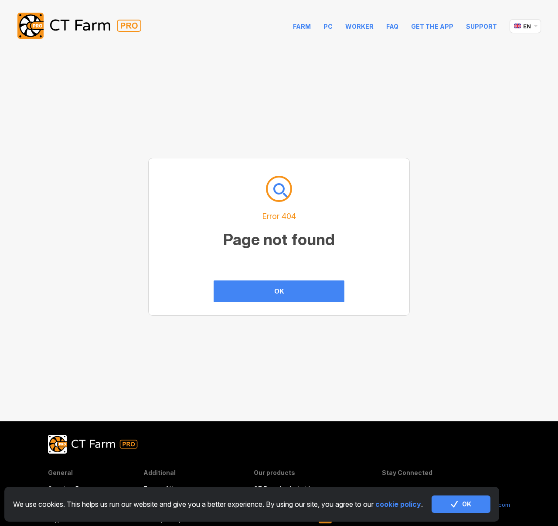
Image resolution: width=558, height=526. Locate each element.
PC (328, 26)
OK (279, 291)
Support (481, 26)
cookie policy (398, 504)
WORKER (359, 26)
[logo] (86, 26)
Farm (302, 26)
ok (466, 504)
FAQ (392, 26)
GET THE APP (432, 26)
